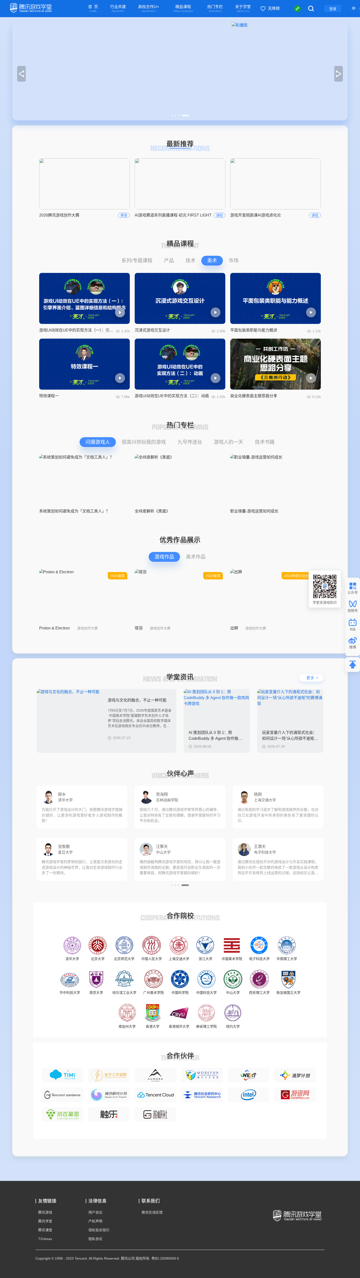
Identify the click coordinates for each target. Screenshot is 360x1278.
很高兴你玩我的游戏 (144, 442)
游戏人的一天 (228, 442)
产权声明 (95, 1221)
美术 (212, 260)
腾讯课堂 (45, 1230)
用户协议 (95, 1212)
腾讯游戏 (45, 1212)
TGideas (45, 1239)
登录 (332, 9)
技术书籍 (265, 442)
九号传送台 (190, 442)
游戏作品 (164, 557)
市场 (234, 260)
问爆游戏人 (97, 442)
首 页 (93, 9)
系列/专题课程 (136, 260)
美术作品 (195, 557)
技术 (190, 260)
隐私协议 (95, 1239)
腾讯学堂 (45, 1221)
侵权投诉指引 (98, 1230)
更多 (312, 678)
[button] (175, 115)
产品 (169, 260)
